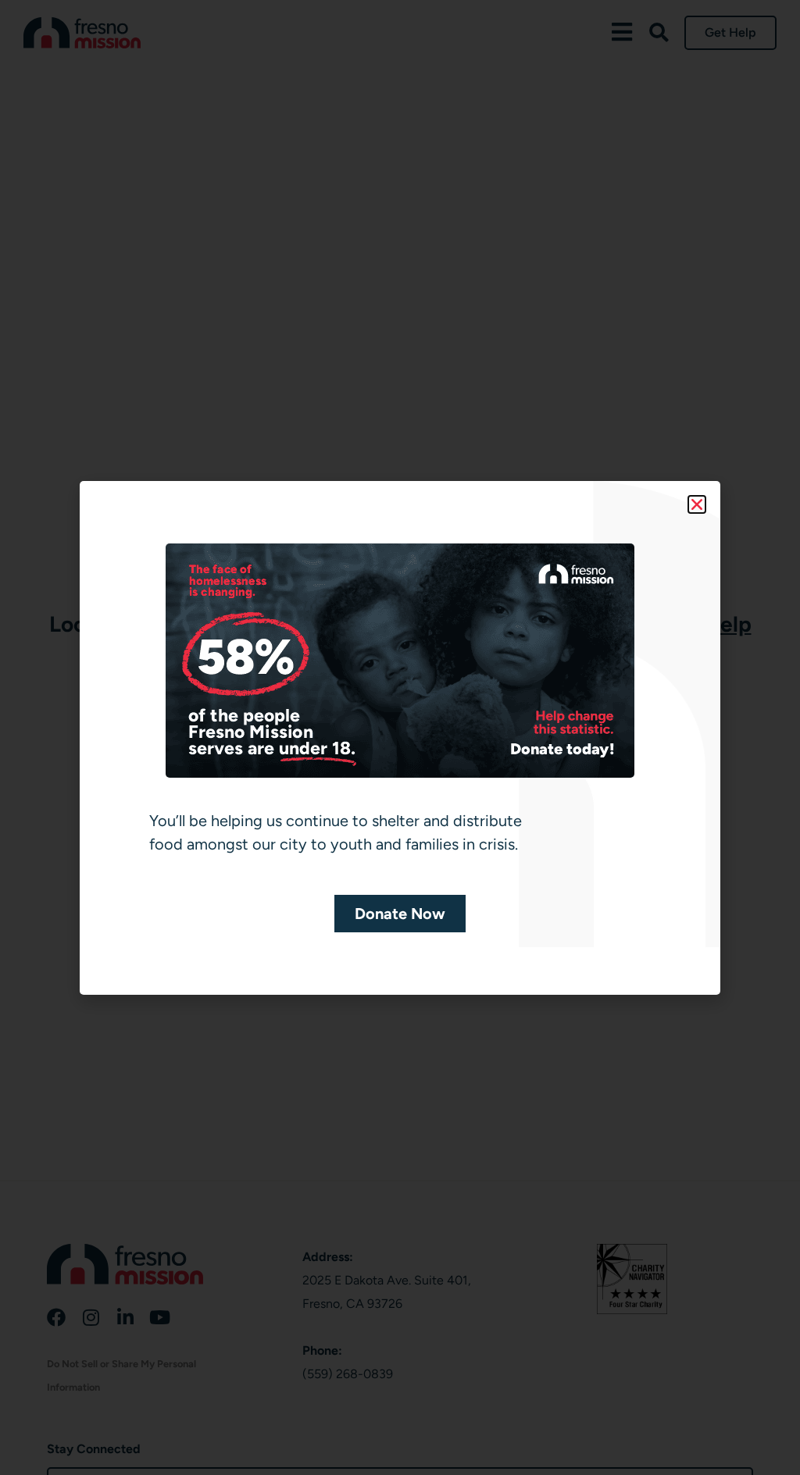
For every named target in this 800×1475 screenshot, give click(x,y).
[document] (400, 737)
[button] (697, 504)
